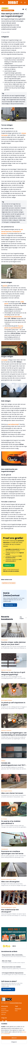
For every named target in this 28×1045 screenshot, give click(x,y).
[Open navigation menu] (2, 2)
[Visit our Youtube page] (6, 1021)
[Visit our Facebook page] (2, 1021)
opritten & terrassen (8, 583)
